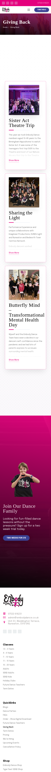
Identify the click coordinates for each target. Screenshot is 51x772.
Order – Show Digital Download (17, 719)
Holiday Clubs (9, 681)
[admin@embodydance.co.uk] (5, 617)
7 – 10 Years (8, 657)
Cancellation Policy (12, 747)
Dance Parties (9, 711)
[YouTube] (7, 3)
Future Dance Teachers (14, 685)
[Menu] (29, 10)
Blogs (5, 707)
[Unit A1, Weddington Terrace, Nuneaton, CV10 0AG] (5, 622)
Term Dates (8, 689)
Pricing (6, 735)
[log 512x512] (5, 9)
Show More (14, 160)
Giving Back (8, 727)
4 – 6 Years (8, 653)
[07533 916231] (5, 614)
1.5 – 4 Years (8, 649)
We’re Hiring (8, 739)
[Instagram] (16, 3)
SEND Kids (7, 677)
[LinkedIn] (11, 3)
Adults (6, 669)
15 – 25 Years (8, 665)
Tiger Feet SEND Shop (13, 769)
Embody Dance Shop (12, 765)
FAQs (5, 715)
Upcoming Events (11, 743)
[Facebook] (3, 3)
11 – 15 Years (8, 661)
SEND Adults (8, 673)
